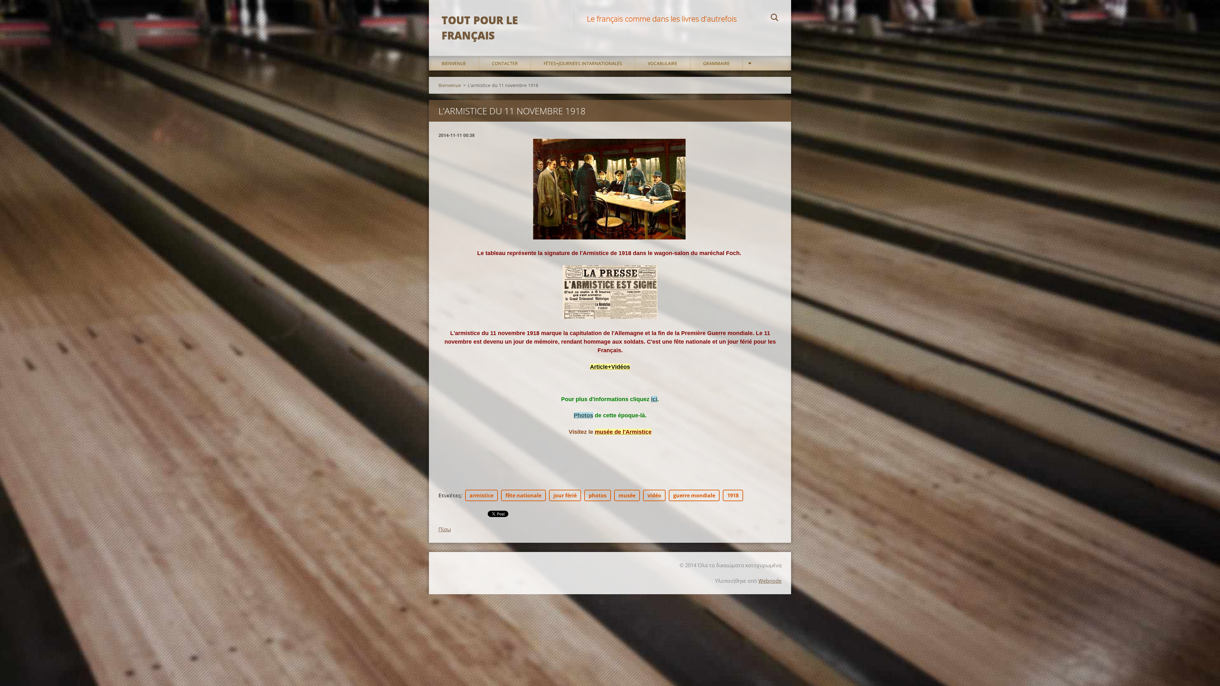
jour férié (565, 495)
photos (598, 495)
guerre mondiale (694, 495)
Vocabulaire (662, 63)
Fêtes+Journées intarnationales (583, 63)
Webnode (770, 580)
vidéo (654, 495)
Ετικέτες (449, 495)
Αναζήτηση (774, 18)
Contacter (505, 63)
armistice (481, 495)
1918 (733, 495)
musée (627, 495)
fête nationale (523, 495)
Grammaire (716, 63)
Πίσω (444, 529)
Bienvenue (454, 63)
